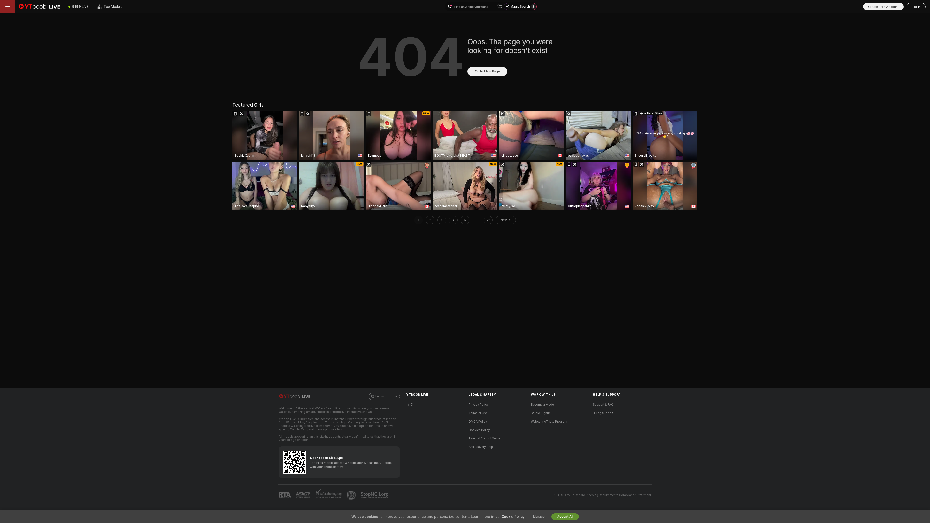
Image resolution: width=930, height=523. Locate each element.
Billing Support (603, 413)
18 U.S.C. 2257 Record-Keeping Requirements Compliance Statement (602, 495)
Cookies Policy (479, 430)
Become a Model (543, 404)
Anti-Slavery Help (481, 447)
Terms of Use (478, 413)
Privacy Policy (478, 404)
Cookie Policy (513, 517)
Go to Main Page (487, 71)
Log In (916, 6)
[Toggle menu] (8, 6)
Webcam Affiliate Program (549, 421)
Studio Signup (541, 413)
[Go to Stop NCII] (375, 495)
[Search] (499, 6)
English (380, 396)
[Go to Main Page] (40, 6)
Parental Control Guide (484, 438)
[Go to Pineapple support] (352, 495)
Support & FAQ (603, 404)
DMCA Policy (478, 421)
